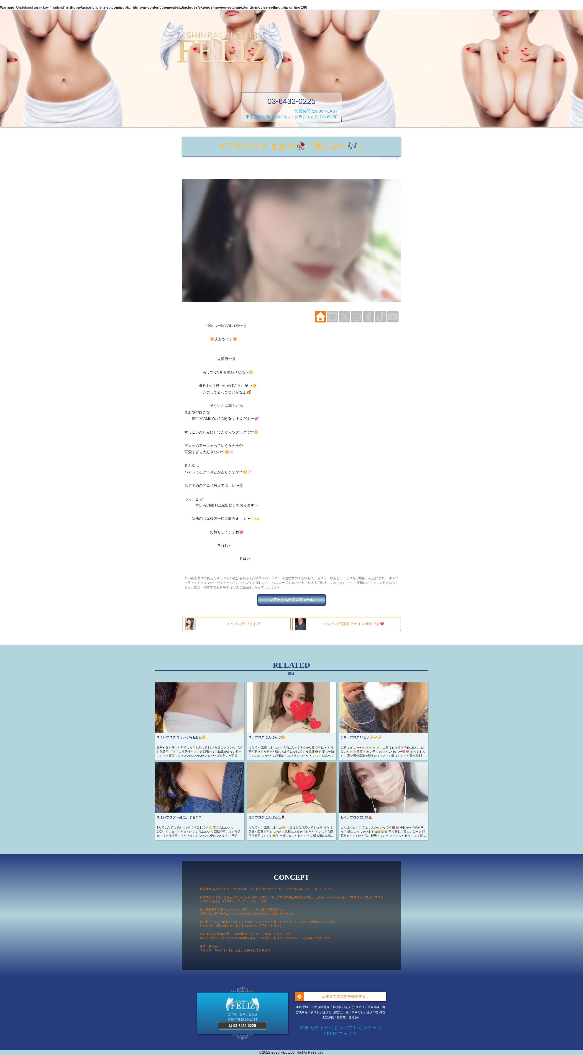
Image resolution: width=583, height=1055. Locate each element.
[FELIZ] (221, 46)
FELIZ (286, 1052)
